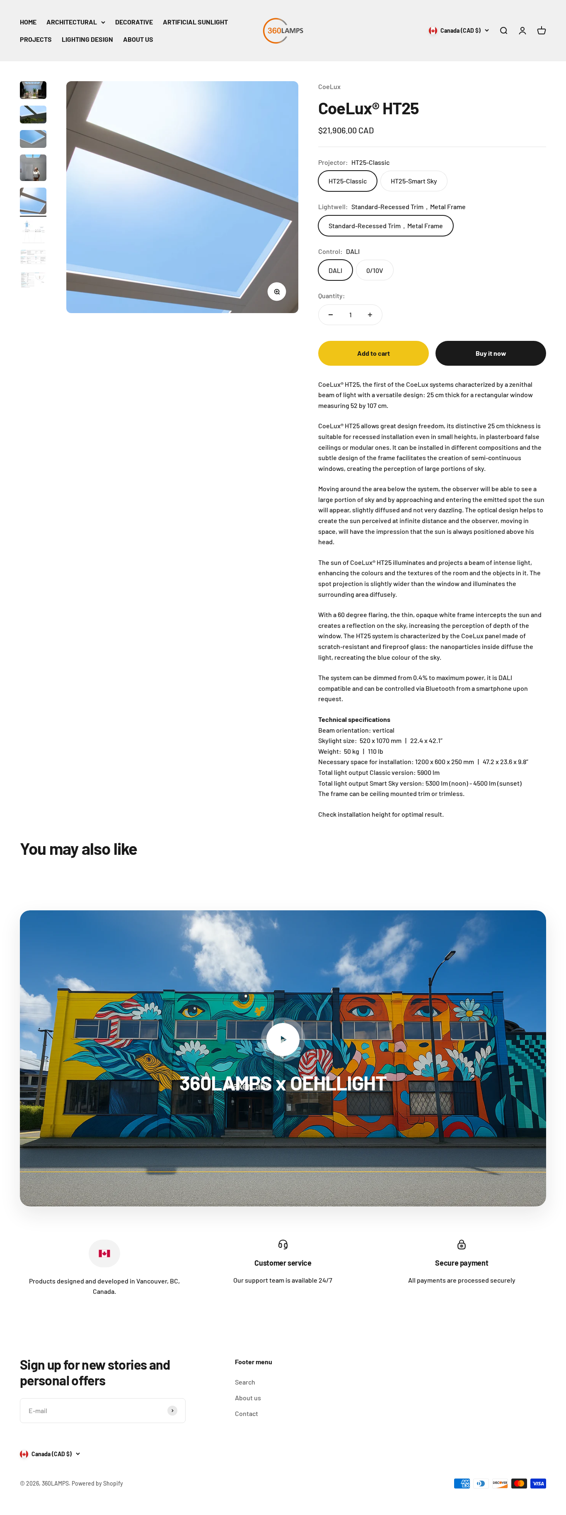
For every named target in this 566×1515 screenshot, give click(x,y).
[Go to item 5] (33, 202)
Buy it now (491, 353)
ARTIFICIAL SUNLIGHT (195, 22)
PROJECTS (36, 39)
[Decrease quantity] (331, 315)
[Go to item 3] (33, 140)
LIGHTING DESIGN (87, 39)
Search (245, 1382)
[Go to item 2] (33, 116)
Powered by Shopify (97, 1483)
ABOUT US (138, 39)
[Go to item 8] (33, 281)
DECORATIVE (134, 22)
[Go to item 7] (33, 258)
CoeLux (329, 86)
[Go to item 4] (33, 168)
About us (248, 1398)
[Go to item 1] (33, 91)
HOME (28, 22)
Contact (246, 1413)
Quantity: (331, 295)
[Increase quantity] (370, 315)
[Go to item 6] (33, 233)
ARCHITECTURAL (71, 22)
